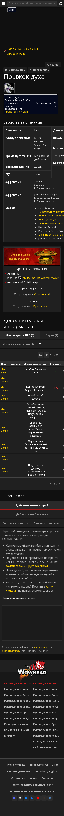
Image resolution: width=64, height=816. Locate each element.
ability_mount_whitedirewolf (40, 278)
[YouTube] (38, 798)
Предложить (42, 306)
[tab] (20, 335)
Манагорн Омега (35, 410)
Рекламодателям (18, 771)
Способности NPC (17, 53)
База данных (14, 48)
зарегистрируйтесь (11, 650)
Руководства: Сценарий (47, 730)
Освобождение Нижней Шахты (36, 406)
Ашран (28, 390)
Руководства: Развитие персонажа (18, 700)
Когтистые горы (35, 386)
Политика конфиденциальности (32, 784)
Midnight (9, 735)
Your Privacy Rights (45, 771)
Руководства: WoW (17, 683)
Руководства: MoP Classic (47, 683)
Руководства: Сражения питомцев (47, 724)
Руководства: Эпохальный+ (18, 706)
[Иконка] (9, 88)
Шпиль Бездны (38, 447)
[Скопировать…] (40, 355)
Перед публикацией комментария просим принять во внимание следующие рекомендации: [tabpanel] (31, 590)
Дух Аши (3, 371)
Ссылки (54, 64)
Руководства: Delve (16, 695)
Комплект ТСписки (16, 730)
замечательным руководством (27, 566)
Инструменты (39, 764)
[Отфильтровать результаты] (46, 355)
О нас (54, 764)
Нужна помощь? (16, 764)
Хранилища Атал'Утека (35, 427)
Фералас (39, 390)
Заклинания (31, 48)
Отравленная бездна (36, 434)
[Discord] (14, 798)
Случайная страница (24, 778)
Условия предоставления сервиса (32, 791)
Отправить (41, 294)
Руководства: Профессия (18, 712)
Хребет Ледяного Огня (36, 371)
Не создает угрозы (49, 219)
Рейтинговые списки (47, 747)
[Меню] (3, 3)
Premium (47, 778)
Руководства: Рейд (16, 718)
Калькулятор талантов (18, 724)
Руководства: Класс (17, 689)
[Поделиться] (60, 3)
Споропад (35, 422)
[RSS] (44, 798)
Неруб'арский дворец (36, 397)
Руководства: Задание (47, 712)
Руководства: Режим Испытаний (47, 735)
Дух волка (4, 379)
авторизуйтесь (41, 647)
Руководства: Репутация (47, 718)
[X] (20, 798)
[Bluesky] (26, 798)
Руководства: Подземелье (47, 700)
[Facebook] (32, 798)
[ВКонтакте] (50, 798)
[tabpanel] (32, 419)
